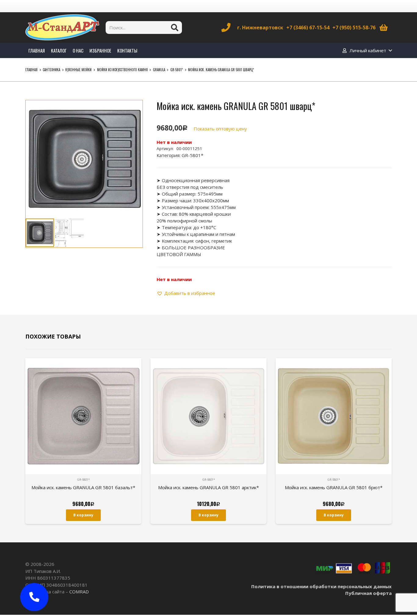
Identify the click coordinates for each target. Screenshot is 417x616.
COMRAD (79, 591)
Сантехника (51, 69)
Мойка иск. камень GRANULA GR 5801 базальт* (83, 487)
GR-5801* (176, 69)
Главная (31, 69)
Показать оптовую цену (220, 129)
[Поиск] (174, 27)
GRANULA (159, 69)
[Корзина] (383, 27)
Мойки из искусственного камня (122, 69)
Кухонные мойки (78, 69)
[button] (133, 109)
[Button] (34, 597)
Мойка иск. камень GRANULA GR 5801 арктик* (208, 487)
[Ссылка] (62, 27)
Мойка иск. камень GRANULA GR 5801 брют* (334, 487)
